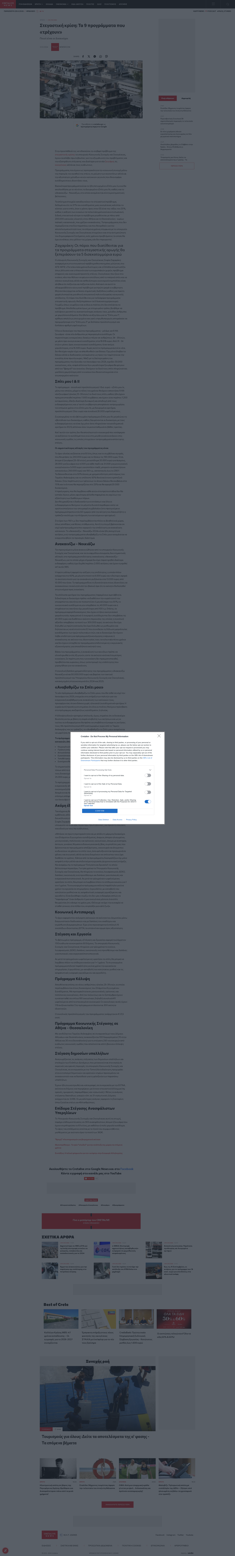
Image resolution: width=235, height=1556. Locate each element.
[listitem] (117, 770)
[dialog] (117, 778)
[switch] (148, 775)
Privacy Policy (131, 820)
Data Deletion (103, 820)
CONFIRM (99, 811)
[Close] (160, 736)
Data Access (117, 820)
